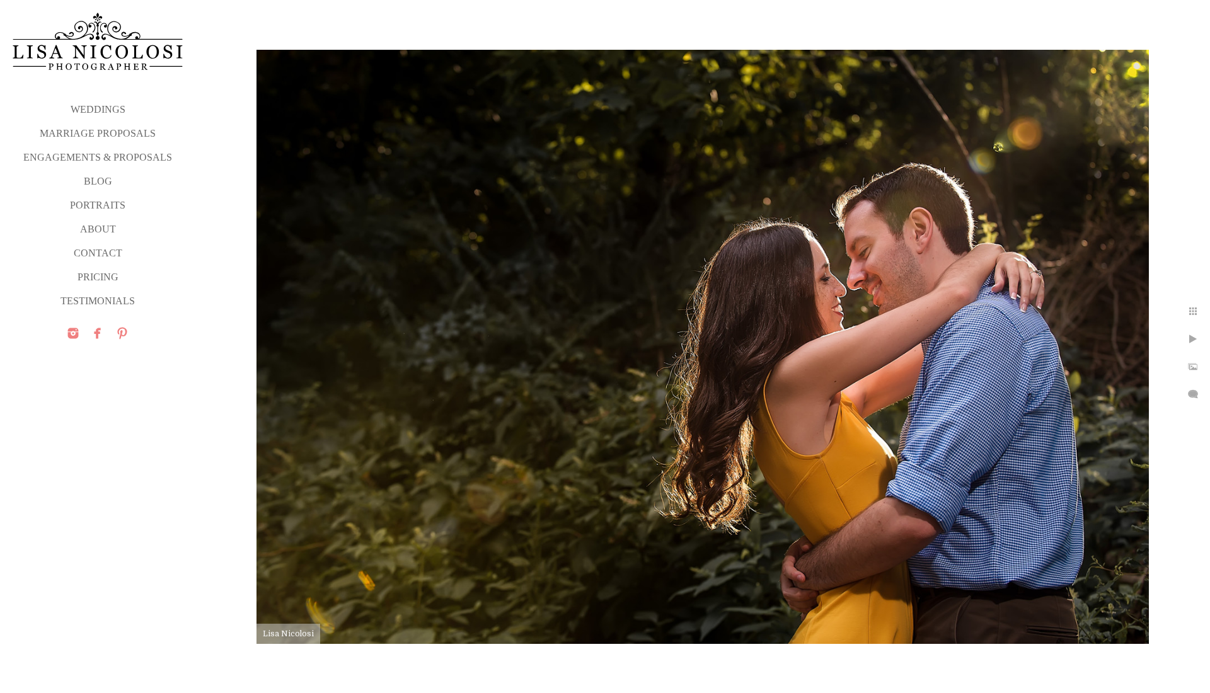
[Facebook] (97, 333)
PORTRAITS (97, 205)
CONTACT (98, 253)
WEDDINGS (98, 109)
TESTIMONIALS (97, 300)
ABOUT (98, 229)
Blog (98, 181)
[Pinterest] (122, 333)
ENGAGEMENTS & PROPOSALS (97, 157)
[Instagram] (73, 333)
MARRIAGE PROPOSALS (98, 133)
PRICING (98, 277)
